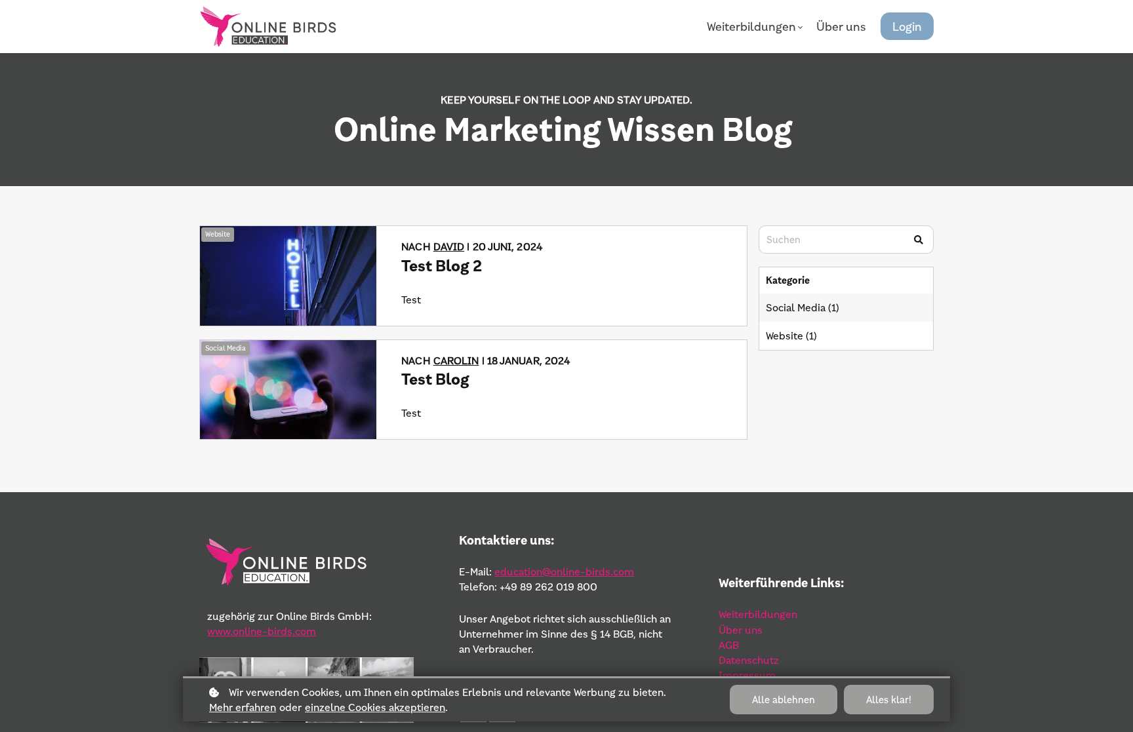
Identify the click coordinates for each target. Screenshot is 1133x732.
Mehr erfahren (242, 707)
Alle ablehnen (783, 699)
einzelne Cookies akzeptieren (375, 707)
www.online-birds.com (261, 631)
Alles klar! (888, 699)
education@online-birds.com (564, 571)
